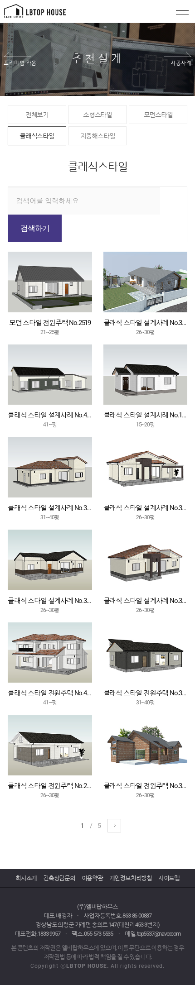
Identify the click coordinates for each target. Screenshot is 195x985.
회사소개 (26, 878)
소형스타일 (97, 114)
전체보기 (37, 114)
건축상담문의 (59, 878)
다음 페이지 (114, 825)
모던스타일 (158, 114)
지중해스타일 (97, 135)
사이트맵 (169, 878)
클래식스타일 (37, 135)
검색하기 (34, 228)
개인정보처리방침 (130, 878)
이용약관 (92, 878)
